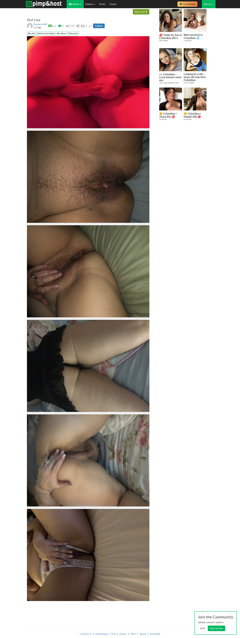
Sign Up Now (216, 628)
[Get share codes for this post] (77, 25)
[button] (54, 25)
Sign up (207, 4)
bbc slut (31, 33)
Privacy (123, 633)
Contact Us (85, 633)
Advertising (101, 633)
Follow (99, 25)
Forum (113, 4)
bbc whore (61, 33)
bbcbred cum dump (45, 33)
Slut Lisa (33, 20)
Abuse (142, 633)
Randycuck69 (40, 24)
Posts (102, 4)
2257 (133, 633)
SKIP (202, 628)
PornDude (155, 633)
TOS (113, 633)
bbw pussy (73, 33)
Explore (89, 4)
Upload (76, 4)
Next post (140, 11)
